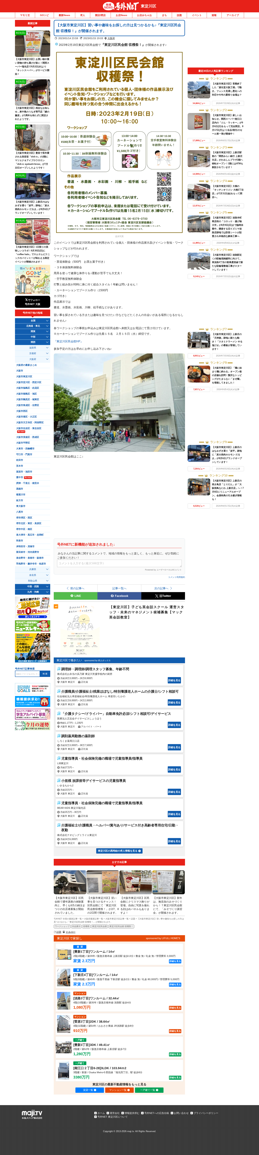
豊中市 (23, 477)
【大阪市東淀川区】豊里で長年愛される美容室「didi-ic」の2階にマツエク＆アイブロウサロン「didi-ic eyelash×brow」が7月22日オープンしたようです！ (32, 160)
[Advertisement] (216, 44)
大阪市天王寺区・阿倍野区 (30, 422)
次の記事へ (161, 588)
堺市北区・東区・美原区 (28, 523)
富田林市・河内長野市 (27, 552)
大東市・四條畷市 (25, 448)
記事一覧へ (119, 588)
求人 (82, 15)
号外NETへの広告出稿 (156, 1113)
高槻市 (19, 489)
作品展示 (76, 926)
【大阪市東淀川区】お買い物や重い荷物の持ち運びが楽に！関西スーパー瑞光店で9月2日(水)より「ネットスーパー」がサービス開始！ (32, 66)
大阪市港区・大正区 (26, 416)
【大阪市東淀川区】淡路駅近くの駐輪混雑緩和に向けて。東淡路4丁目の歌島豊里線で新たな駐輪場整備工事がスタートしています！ (227, 262)
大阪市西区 (22, 411)
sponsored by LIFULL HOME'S (163, 938)
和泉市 (19, 540)
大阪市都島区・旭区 (26, 394)
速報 (214, 15)
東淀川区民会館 (99, 926)
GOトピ (44, 15)
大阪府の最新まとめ (26, 365)
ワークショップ (62, 926)
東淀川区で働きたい (69, 660)
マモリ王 (25, 15)
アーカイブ (233, 15)
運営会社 (115, 1113)
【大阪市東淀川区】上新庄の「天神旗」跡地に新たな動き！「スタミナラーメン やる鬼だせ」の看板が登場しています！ (227, 341)
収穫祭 (86, 926)
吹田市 (19, 460)
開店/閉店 (100, 15)
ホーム (101, 1113)
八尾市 (19, 512)
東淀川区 (148, 6)
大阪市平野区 (23, 443)
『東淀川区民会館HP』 (68, 341)
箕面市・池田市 (24, 471)
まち (164, 15)
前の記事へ (77, 588)
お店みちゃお (144, 15)
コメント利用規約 (176, 577)
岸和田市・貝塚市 (25, 546)
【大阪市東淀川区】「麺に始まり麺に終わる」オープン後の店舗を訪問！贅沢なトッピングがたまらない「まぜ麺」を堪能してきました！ (227, 375)
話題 (179, 15)
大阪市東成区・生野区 (27, 405)
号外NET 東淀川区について (112, 1116)
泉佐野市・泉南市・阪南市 (30, 558)
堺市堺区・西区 (24, 518)
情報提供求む (132, 1113)
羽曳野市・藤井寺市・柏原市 (31, 564)
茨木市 (19, 466)
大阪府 (111, 38)
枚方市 (19, 500)
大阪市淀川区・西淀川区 (28, 382)
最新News (64, 15)
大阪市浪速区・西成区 (27, 437)
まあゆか (71, 932)
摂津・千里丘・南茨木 (27, 483)
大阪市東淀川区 (24, 376)
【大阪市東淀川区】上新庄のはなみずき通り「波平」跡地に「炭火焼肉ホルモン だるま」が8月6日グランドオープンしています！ (227, 454)
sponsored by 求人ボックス (97, 660)
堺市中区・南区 (24, 529)
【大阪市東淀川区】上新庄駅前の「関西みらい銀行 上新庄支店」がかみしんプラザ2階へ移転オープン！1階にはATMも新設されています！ (227, 160)
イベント (197, 15)
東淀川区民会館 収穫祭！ (121, 926)
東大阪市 (20, 506)
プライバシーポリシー (206, 1113)
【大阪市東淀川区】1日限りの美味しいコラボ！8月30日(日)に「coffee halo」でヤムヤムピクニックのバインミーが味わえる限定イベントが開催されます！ (32, 254)
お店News (121, 15)
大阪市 (19, 370)
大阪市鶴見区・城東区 (27, 399)
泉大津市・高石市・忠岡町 (30, 535)
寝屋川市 (20, 494)
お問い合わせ (181, 1113)
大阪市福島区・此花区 (27, 388)
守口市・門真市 (24, 454)
